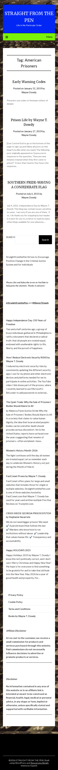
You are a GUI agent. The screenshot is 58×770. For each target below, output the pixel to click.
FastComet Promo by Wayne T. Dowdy (26, 476)
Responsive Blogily (40, 763)
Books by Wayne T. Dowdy (22, 616)
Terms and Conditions (19, 609)
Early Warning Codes (29, 82)
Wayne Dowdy (29, 92)
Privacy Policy (15, 595)
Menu (49, 36)
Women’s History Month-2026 (22, 450)
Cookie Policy (15, 602)
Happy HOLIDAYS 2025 (18, 550)
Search (10, 237)
